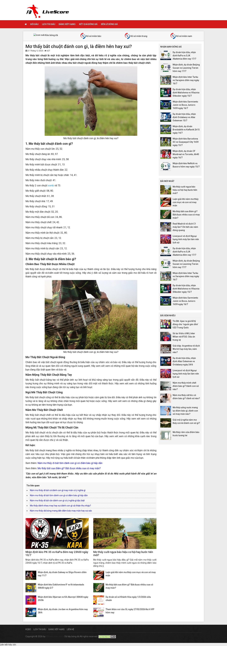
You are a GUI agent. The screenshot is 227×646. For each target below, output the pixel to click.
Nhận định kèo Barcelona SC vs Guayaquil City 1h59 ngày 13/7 (185, 141)
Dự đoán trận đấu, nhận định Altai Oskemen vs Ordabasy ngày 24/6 (184, 361)
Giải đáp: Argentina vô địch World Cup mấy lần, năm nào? (186, 349)
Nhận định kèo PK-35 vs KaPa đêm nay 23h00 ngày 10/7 (56, 553)
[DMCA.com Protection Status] (107, 636)
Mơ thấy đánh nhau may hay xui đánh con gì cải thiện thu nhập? (60, 505)
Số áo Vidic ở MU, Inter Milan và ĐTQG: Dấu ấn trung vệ (184, 336)
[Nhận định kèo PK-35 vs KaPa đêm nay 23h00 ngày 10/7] (57, 533)
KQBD (28, 629)
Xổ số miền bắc (93, 36)
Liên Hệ (70, 629)
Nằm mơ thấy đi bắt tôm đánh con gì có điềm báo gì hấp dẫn (70, 463)
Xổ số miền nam (184, 36)
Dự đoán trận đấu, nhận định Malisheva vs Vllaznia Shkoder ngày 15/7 (186, 92)
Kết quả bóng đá (88, 24)
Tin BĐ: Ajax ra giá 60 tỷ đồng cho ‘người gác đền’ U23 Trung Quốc (185, 324)
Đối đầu (34, 24)
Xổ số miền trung (138, 36)
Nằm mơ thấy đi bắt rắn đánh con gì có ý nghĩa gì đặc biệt (57, 500)
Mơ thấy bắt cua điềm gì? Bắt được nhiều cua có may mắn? (69, 468)
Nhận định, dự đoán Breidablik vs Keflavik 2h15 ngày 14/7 (186, 129)
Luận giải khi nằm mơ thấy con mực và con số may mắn (185, 202)
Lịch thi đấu (48, 24)
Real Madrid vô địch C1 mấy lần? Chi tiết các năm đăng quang (185, 226)
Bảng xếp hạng (67, 24)
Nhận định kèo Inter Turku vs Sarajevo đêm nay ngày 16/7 (186, 80)
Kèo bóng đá (51, 35)
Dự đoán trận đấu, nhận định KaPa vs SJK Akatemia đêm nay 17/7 (184, 55)
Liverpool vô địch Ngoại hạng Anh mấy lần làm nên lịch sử (186, 239)
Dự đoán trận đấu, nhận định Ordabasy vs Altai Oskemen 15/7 (184, 117)
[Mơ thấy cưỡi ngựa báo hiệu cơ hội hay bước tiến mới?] (124, 533)
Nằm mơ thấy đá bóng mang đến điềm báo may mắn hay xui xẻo (61, 510)
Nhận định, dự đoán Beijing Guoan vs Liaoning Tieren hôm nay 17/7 (186, 67)
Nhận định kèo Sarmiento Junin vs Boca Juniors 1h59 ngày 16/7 (185, 104)
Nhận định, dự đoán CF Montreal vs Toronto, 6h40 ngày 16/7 (186, 154)
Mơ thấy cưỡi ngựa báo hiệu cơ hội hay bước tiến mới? (123, 553)
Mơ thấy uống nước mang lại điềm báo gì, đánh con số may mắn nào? (185, 410)
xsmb (51, 185)
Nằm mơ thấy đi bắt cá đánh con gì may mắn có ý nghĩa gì (57, 490)
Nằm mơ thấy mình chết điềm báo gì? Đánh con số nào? (186, 386)
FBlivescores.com (54, 636)
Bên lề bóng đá (109, 24)
